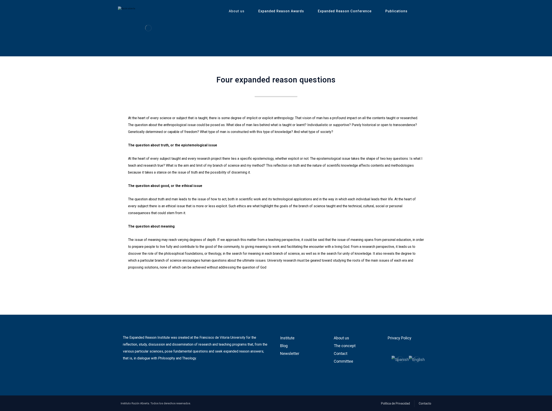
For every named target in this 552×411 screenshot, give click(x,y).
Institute (287, 338)
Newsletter (289, 353)
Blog (284, 345)
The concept (345, 345)
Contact (340, 353)
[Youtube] (133, 372)
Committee (343, 361)
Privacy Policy (399, 338)
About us (341, 338)
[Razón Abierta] (148, 27)
